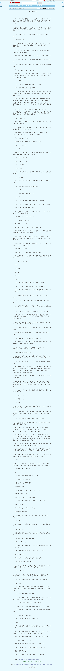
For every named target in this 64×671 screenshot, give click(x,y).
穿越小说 (27, 5)
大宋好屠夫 (42, 664)
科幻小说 (36, 5)
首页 (10, 5)
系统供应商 (30, 664)
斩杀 (28, 664)
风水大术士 (33, 664)
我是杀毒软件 (20, 664)
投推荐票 (24, 661)
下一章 (36, 661)
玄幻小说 (14, 5)
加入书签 (39, 661)
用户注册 (53, 0)
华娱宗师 (27, 664)
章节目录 (32, 661)
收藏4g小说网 (12, 0)
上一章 (28, 661)
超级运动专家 (49, 664)
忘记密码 (49, 0)
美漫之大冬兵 (24, 664)
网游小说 (31, 5)
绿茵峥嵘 (17, 664)
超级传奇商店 (46, 664)
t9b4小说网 (15, 2)
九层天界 (15, 664)
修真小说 (18, 5)
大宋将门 (40, 664)
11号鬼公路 (17, 8)
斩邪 (35, 664)
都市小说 (23, 5)
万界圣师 (38, 664)
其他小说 (40, 5)
